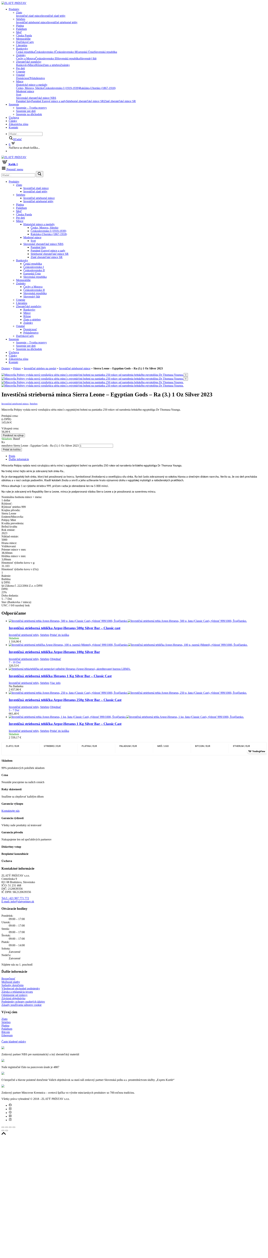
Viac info (55, 682)
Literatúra (21, 45)
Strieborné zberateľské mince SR (85, 101)
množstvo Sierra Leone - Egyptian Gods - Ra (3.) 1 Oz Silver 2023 (40, 445)
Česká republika (25, 51)
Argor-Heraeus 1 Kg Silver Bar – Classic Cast (65, 724)
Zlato (19, 12)
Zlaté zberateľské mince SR (120, 101)
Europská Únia (85, 51)
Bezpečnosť (8, 978)
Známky (21, 55)
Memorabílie (23, 38)
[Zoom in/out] (13, 1127)
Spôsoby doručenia (12, 985)
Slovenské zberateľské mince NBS (36, 97)
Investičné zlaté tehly (53, 15)
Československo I (45, 51)
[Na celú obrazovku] (10, 1127)
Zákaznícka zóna (18, 124)
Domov (5, 368)
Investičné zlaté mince (28, 15)
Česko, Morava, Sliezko (30, 88)
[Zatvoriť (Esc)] (2, 1127)
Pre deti (20, 68)
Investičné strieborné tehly (62, 22)
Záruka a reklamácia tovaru (17, 991)
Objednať (55, 659)
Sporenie (14, 104)
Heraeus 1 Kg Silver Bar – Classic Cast (60, 676)
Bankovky (22, 48)
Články (13, 120)
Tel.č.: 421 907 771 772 (15, 898)
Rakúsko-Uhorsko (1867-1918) (97, 88)
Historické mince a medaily (31, 84)
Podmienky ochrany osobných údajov (23, 1001)
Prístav (17, 368)
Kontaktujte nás (10, 810)
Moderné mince (25, 91)
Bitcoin (5, 1032)
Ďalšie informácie (19, 459)
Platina (20, 25)
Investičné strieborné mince (31, 22)
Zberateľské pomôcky (28, 61)
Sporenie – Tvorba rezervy (31, 107)
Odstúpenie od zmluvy (14, 995)
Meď (19, 32)
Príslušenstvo (37, 78)
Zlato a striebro (51, 65)
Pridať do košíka (11, 449)
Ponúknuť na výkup (13, 435)
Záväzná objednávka (13, 998)
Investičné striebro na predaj (40, 368)
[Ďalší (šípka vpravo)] (6, 1130)
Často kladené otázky (13, 1041)
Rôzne (39, 65)
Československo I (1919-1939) (61, 88)
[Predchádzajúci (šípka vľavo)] (2, 1130)
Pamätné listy (23, 101)
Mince (31, 65)
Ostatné (20, 74)
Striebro (20, 19)
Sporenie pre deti (26, 111)
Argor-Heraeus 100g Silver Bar (54, 652)
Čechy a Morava (25, 58)
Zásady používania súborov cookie (21, 1004)
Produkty (14, 9)
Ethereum (7, 1035)
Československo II (65, 51)
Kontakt (13, 127)
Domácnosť (23, 78)
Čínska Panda (24, 35)
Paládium (21, 28)
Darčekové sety (25, 42)
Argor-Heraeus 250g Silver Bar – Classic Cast (65, 700)
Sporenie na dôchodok (29, 114)
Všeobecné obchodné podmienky (20, 988)
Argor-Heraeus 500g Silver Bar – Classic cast (64, 628)
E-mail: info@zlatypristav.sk (17, 901)
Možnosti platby (10, 981)
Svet (18, 94)
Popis (12, 456)
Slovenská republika (105, 51)
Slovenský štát (88, 58)
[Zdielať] (6, 1127)
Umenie (20, 71)
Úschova (14, 117)
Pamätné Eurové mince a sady (48, 101)
